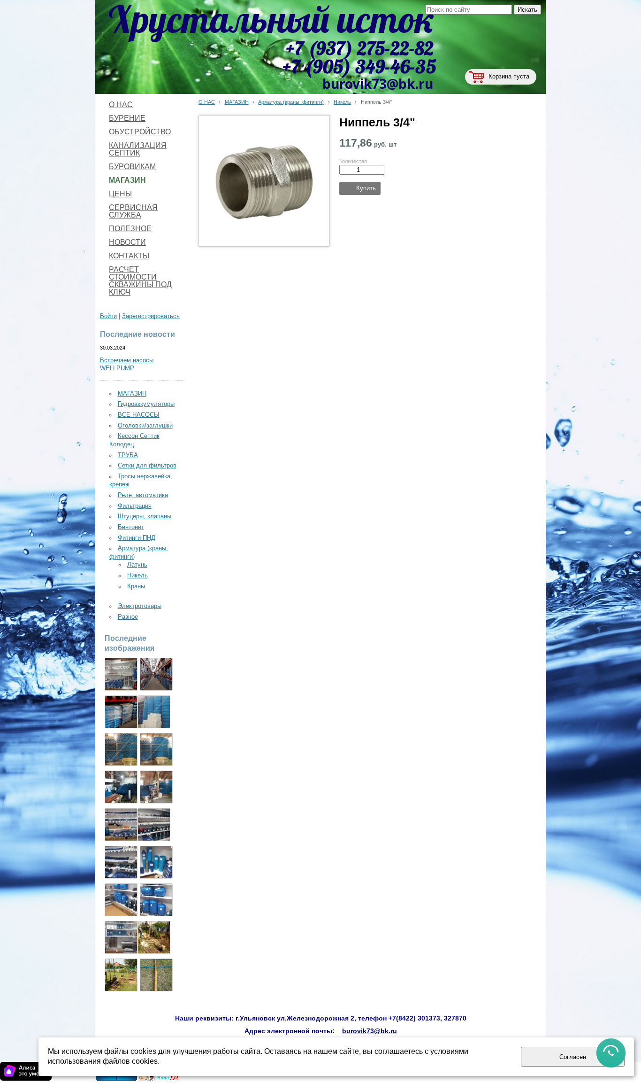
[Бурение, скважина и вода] (159, 1078)
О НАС (206, 102)
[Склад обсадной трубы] (121, 749)
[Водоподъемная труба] (153, 711)
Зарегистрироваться (151, 316)
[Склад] (156, 674)
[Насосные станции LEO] (121, 937)
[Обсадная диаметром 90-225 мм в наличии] (156, 787)
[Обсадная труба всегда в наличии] (156, 749)
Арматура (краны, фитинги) (291, 102)
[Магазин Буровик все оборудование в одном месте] (121, 674)
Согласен (572, 1056)
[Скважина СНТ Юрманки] (153, 937)
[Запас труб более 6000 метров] (121, 787)
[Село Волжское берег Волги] (121, 974)
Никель (342, 102)
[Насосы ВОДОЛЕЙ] (121, 862)
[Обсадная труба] (156, 862)
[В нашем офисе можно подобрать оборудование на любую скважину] (121, 824)
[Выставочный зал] (153, 824)
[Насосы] (121, 711)
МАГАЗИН (237, 102)
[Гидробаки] (156, 899)
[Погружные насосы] (121, 899)
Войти (108, 316)
